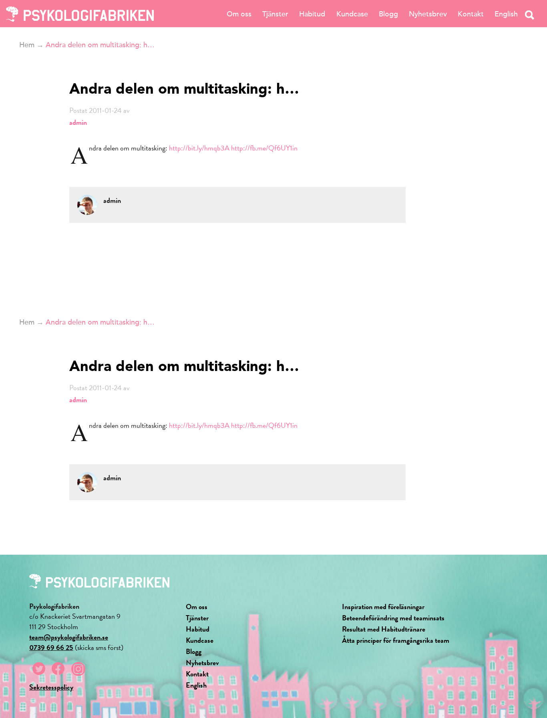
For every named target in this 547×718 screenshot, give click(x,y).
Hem (26, 44)
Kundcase (352, 14)
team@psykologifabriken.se (68, 637)
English (506, 14)
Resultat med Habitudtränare (383, 629)
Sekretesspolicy (51, 687)
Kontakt (471, 14)
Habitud (312, 14)
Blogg (388, 14)
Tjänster (275, 14)
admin (78, 122)
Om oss (239, 14)
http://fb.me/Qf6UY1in (264, 147)
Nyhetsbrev (428, 14)
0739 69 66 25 (51, 647)
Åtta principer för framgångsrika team (395, 640)
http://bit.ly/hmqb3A (199, 147)
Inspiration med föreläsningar (383, 606)
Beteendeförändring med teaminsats (393, 617)
